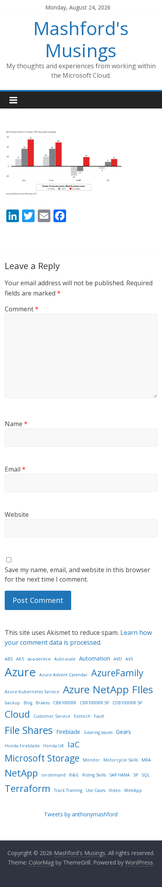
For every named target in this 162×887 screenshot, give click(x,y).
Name (16, 423)
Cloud (17, 713)
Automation (94, 658)
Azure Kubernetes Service (32, 691)
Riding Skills (94, 775)
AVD (118, 659)
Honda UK (53, 746)
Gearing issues (98, 732)
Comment (22, 309)
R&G (74, 775)
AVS (129, 659)
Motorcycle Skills (120, 760)
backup (12, 702)
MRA (146, 760)
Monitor (91, 760)
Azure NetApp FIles (108, 689)
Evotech (82, 716)
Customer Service (51, 716)
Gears (123, 731)
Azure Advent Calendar (63, 674)
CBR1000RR (64, 702)
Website (17, 514)
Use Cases (95, 790)
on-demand (53, 775)
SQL (146, 775)
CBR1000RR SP (94, 702)
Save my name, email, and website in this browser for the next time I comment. (77, 574)
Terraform (27, 788)
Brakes (43, 702)
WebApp (133, 790)
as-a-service (39, 659)
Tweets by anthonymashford (81, 814)
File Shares (29, 730)
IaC (74, 744)
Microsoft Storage (42, 758)
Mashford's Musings (81, 39)
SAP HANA (119, 775)
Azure (20, 672)
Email (15, 469)
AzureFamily (117, 672)
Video (115, 790)
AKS (20, 659)
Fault (99, 716)
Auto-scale (64, 659)
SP (135, 775)
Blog (28, 702)
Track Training (68, 790)
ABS (9, 659)
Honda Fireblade (22, 746)
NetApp (21, 772)
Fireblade (68, 731)
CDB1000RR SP (127, 702)
